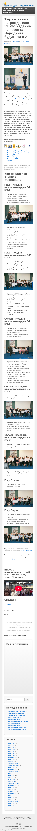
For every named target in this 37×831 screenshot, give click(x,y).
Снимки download (26, 550)
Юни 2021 (11, 753)
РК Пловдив (8, 817)
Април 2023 (12, 749)
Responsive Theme (27, 826)
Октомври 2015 (13, 771)
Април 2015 (12, 779)
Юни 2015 (11, 775)
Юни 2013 (11, 797)
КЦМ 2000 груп (11, 161)
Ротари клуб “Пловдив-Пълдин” (16, 151)
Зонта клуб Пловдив (13, 155)
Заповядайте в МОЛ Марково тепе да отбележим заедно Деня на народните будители (18, 630)
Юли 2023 (11, 747)
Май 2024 (11, 745)
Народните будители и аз (14, 826)
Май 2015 (11, 777)
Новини (24, 635)
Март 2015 (11, 781)
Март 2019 (11, 761)
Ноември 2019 (12, 757)
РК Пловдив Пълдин (18, 817)
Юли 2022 (11, 751)
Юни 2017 (11, 767)
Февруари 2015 (13, 783)
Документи (15, 559)
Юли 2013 (11, 795)
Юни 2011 (11, 805)
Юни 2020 (11, 755)
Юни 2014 (11, 787)
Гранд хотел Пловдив (21, 99)
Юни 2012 (11, 803)
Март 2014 (11, 789)
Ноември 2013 (12, 793)
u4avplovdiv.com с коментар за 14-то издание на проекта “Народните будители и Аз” (17, 713)
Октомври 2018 (13, 763)
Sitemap (25, 818)
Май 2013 (11, 799)
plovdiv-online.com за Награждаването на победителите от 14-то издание (18, 719)
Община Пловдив (12, 157)
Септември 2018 (13, 765)
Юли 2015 (11, 773)
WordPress (22, 828)
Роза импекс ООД (12, 159)
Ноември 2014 (12, 785)
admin (22, 41)
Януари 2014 (12, 791)
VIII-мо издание (17, 635)
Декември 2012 (13, 801)
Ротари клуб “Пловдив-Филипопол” (18, 153)
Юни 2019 (11, 759)
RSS (30, 818)
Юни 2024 (11, 743)
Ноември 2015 (12, 769)
